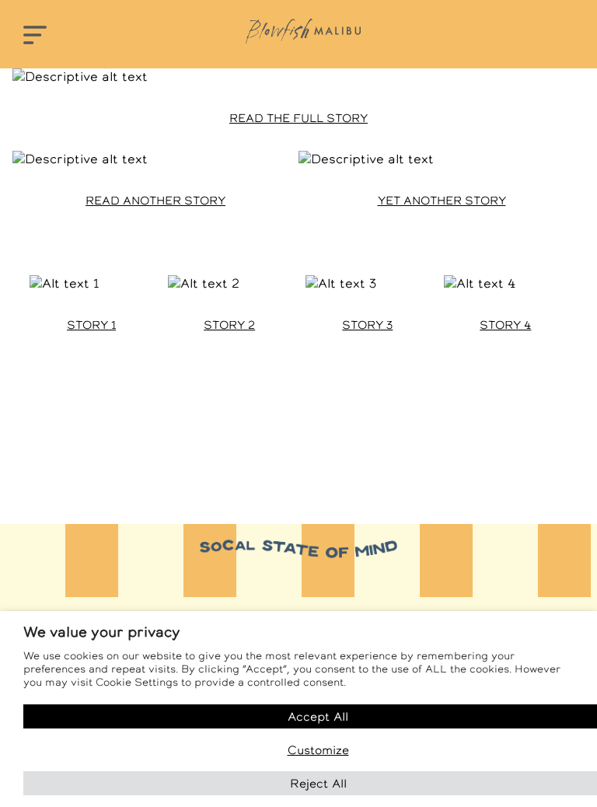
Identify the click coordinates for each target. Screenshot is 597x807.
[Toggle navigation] (35, 36)
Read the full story (298, 118)
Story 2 (229, 325)
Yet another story (442, 201)
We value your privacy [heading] (101, 632)
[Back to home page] (303, 31)
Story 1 (91, 325)
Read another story (155, 201)
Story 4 (505, 325)
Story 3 (367, 325)
